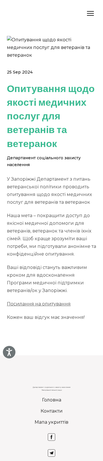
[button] (51, 437)
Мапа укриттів (51, 422)
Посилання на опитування (39, 304)
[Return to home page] (14, 13)
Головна (51, 400)
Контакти (52, 411)
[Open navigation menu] (90, 13)
